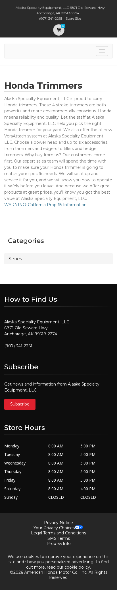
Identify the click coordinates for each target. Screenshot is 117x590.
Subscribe (20, 404)
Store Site (73, 18)
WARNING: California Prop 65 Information (45, 204)
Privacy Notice (58, 522)
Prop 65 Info (59, 543)
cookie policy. (77, 567)
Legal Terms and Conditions (58, 533)
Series (15, 258)
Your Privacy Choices (54, 527)
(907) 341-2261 (18, 345)
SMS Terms (58, 538)
